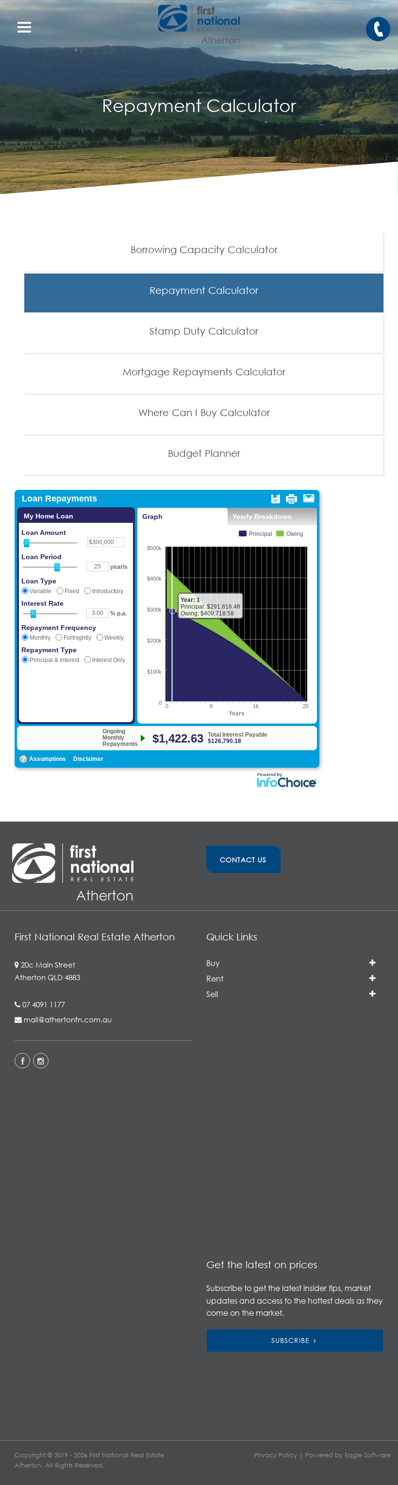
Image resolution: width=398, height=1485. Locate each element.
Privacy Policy (275, 1455)
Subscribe (290, 1340)
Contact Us (243, 859)
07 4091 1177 (43, 1004)
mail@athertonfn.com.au (68, 1019)
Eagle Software (368, 1455)
